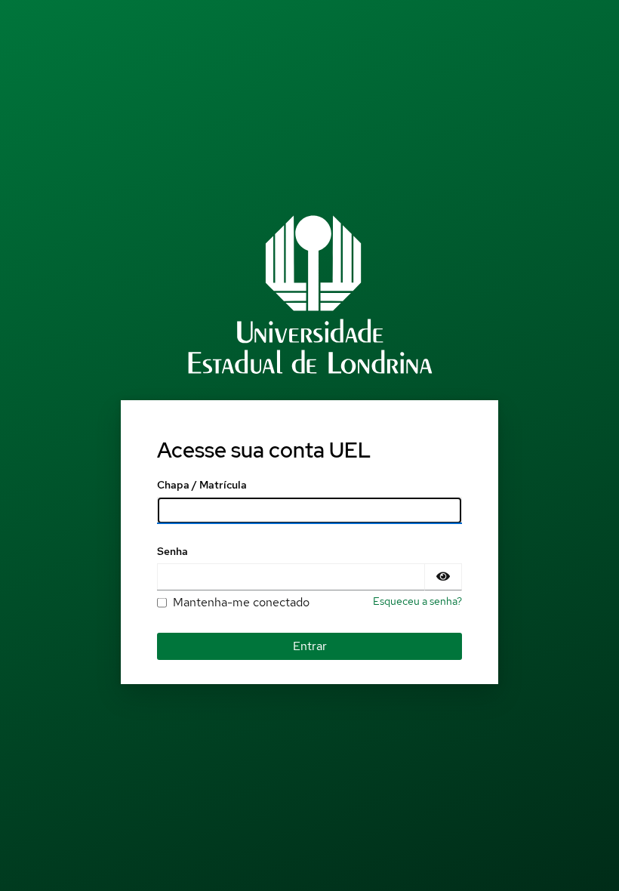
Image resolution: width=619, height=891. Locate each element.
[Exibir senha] (443, 576)
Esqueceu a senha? (417, 601)
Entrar (310, 646)
